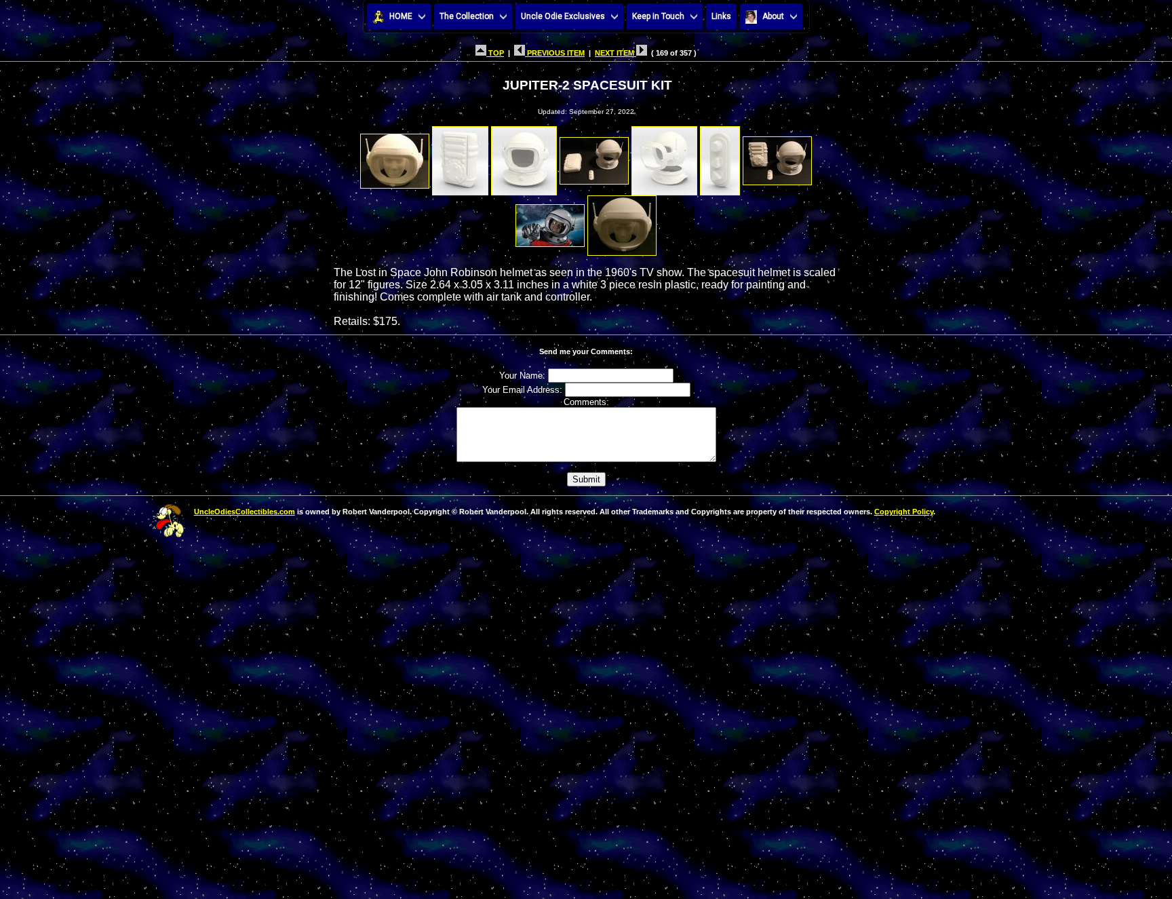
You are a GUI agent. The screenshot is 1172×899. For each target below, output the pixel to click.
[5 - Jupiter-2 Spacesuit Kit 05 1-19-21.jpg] (664, 157)
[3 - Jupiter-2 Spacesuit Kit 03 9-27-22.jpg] (524, 157)
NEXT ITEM (615, 53)
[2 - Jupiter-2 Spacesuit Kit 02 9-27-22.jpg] (460, 157)
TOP (495, 53)
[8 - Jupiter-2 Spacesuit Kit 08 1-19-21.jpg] (550, 222)
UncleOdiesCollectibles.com (244, 512)
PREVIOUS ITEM (555, 53)
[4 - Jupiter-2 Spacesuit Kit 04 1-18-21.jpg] (594, 157)
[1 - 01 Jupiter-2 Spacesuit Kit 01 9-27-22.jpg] (394, 157)
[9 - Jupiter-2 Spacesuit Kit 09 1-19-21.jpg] (622, 222)
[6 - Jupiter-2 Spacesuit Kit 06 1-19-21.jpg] (720, 157)
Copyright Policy (903, 512)
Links (721, 16)
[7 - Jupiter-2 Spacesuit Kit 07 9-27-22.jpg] (777, 157)
